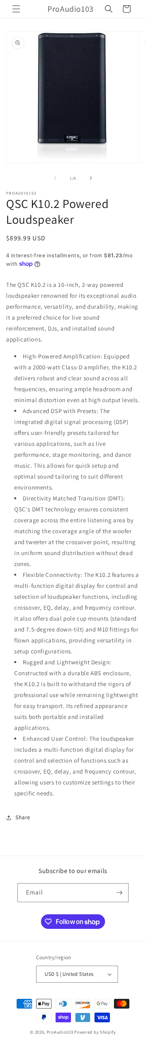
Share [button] (22, 817)
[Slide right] (91, 178)
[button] (16, 9)
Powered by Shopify (95, 1032)
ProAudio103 (60, 1032)
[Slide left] (55, 178)
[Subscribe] (119, 892)
